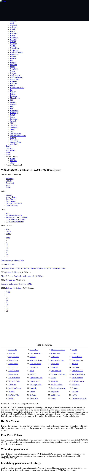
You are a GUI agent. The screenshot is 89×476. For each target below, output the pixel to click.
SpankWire (54, 381)
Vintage (13, 138)
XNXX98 (33, 374)
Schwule (13, 121)
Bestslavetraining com (58, 388)
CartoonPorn (34, 350)
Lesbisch (13, 96)
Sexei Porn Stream (14, 388)
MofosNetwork (34, 381)
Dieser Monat (11, 201)
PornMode (33, 388)
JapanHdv (11, 391)
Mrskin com (55, 357)
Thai (12, 131)
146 (7, 250)
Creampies (14, 50)
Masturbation (15, 98)
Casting (13, 42)
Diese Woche (10, 199)
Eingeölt (13, 63)
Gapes (12, 71)
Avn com (75, 364)
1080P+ (8, 234)
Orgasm (13, 104)
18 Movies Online (14, 381)
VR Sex (53, 378)
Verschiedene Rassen (18, 136)
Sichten (8, 187)
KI (11, 90)
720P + (8, 232)
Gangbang (14, 69)
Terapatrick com (56, 371)
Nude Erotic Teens (36, 360)
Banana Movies (77, 357)
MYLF (32, 371)
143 (7, 244)
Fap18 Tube (55, 364)
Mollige (13, 102)
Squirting (13, 125)
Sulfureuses (75, 385)
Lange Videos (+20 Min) (15, 222)
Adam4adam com (35, 364)
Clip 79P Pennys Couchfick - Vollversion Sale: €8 (22, 276)
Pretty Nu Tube (13, 357)
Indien (12, 86)
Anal (12, 23)
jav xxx (53, 398)
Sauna (12, 117)
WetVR (74, 395)
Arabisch (13, 25)
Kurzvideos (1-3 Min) (14, 215)
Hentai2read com (77, 378)
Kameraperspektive (17, 88)
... (6, 242)
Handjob (13, 81)
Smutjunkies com (35, 353)
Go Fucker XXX (77, 371)
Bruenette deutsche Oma (12, 260)
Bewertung (10, 183)
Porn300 (11, 398)
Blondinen (14, 38)
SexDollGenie (55, 353)
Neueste (8, 181)
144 (7, 246)
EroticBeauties (13, 364)
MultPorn (75, 391)
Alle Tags (13, 144)
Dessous (13, 56)
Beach (12, 31)
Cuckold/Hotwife (16, 52)
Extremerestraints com (58, 374)
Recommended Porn (57, 360)
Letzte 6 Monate (11, 205)
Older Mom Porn (77, 360)
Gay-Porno (14, 140)
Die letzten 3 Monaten (14, 203)
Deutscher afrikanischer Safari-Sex (16, 284)
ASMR (13, 29)
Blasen (12, 35)
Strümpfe (13, 127)
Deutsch (13, 58)
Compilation (14, 48)
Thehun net (12, 385)
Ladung (13, 92)
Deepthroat (14, 54)
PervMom (75, 388)
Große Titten (14, 79)
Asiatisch (13, 27)
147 (7, 252)
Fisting (12, 67)
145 (7, 248)
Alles (7, 213)
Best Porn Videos (14, 378)
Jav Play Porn (55, 395)
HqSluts (74, 353)
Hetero (12, 159)
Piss (11, 106)
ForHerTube (34, 398)
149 (7, 256)
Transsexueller (15, 134)
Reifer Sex (14, 111)
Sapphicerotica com (36, 378)
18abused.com (13, 360)
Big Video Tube (13, 395)
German (13, 73)
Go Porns (33, 395)
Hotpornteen (55, 391)
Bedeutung (10, 179)
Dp (11, 60)
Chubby (13, 46)
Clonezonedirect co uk (79, 398)
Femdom (13, 65)
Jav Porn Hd (12, 350)
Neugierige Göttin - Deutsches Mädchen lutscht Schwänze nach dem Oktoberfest (33, 268)
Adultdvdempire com (58, 350)
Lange (8, 185)
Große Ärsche (15, 75)
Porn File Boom (13, 371)
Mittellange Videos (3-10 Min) (17, 217)
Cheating (13, 44)
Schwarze (13, 119)
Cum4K (74, 350)
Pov (11, 108)
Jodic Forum (34, 367)
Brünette (13, 40)
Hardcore (13, 83)
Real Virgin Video (78, 381)
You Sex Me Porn (56, 385)
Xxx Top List (12, 367)
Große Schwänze (16, 77)
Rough (12, 115)
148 (7, 254)
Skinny (12, 123)
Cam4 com (54, 367)
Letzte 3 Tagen (11, 197)
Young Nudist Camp (78, 374)
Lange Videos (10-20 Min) (15, 219)
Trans (12, 163)
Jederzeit (9, 195)
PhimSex (32, 357)
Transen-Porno (15, 142)
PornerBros (75, 367)
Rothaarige (14, 113)
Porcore (32, 391)
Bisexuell (13, 33)
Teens (12, 129)
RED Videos (10, 150)
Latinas (13, 94)
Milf (11, 100)
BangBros (11, 353)
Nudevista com (13, 374)
